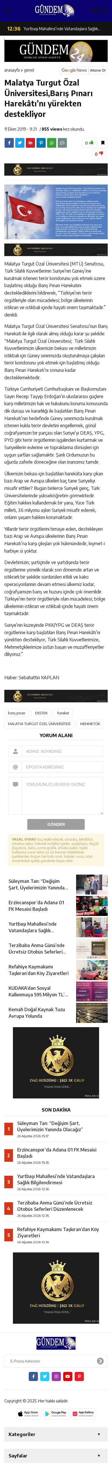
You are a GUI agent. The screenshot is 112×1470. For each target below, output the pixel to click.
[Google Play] (56, 1413)
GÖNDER (56, 824)
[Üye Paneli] (95, 11)
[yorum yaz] (62, 143)
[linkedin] (30, 143)
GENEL (29, 70)
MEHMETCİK (90, 724)
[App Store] (28, 1413)
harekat (63, 713)
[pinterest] (41, 143)
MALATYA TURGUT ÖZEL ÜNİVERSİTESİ (39, 724)
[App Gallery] (83, 1413)
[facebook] (9, 143)
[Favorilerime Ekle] (103, 143)
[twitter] (20, 143)
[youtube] (67, 1376)
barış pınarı (16, 713)
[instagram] (56, 1376)
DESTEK (41, 713)
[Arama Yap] (104, 11)
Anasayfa (12, 70)
